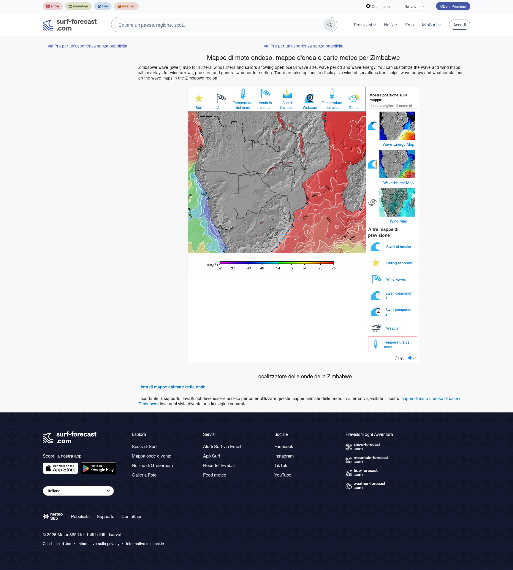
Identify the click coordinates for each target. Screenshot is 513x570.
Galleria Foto (144, 474)
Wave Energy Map (398, 144)
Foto (409, 25)
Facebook (283, 446)
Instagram (284, 455)
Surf (199, 107)
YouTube (282, 474)
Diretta (354, 107)
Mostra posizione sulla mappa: (388, 97)
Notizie (390, 25)
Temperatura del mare (243, 105)
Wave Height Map (398, 182)
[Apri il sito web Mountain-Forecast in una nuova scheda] (78, 6)
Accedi (459, 25)
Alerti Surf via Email (222, 446)
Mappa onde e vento (151, 455)
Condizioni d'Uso (57, 543)
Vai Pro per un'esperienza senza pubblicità (87, 46)
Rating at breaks (400, 262)
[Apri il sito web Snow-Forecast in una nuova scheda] (53, 6)
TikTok (280, 465)
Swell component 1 (399, 295)
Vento (221, 107)
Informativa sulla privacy (98, 543)
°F (415, 358)
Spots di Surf (144, 446)
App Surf (211, 455)
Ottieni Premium (453, 6)
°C (402, 358)
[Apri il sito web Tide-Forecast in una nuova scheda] (103, 6)
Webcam (310, 107)
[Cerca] (329, 25)
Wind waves (396, 279)
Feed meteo (214, 474)
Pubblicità (80, 516)
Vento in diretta (265, 105)
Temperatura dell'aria (332, 105)
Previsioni (363, 25)
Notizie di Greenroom (152, 465)
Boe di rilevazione (288, 105)
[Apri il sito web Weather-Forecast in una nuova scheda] (126, 6)
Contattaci (131, 516)
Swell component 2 (399, 312)
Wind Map (398, 221)
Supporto (105, 516)
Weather (393, 328)
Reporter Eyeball (219, 465)
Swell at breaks (399, 246)
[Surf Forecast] (70, 25)
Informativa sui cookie (145, 543)
